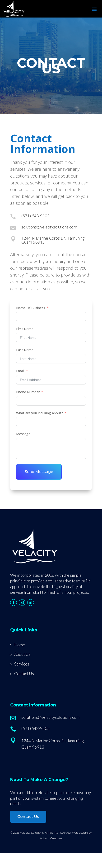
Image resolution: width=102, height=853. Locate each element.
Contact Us (24, 673)
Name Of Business (30, 308)
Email (20, 371)
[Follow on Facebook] (13, 602)
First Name (24, 328)
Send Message (39, 471)
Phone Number (28, 392)
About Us (22, 654)
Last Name (24, 350)
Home (19, 644)
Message (23, 434)
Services (21, 663)
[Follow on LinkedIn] (30, 602)
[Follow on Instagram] (22, 602)
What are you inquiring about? (39, 413)
